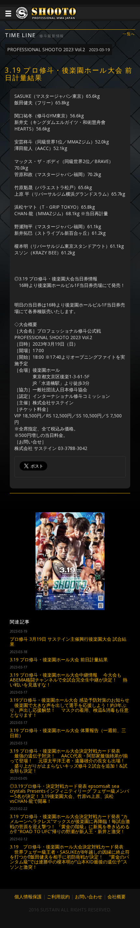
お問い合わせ (88, 896)
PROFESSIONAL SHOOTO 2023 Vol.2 (58, 49)
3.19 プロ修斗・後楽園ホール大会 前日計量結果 (59, 659)
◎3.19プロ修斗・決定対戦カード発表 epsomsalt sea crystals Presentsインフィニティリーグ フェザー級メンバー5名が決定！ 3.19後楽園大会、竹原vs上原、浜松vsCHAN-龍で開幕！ (69, 793)
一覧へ (129, 34)
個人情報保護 (28, 896)
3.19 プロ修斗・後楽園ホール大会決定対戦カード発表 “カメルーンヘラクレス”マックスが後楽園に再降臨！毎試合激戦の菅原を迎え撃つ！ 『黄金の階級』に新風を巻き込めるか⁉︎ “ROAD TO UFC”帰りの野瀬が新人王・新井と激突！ (70, 823)
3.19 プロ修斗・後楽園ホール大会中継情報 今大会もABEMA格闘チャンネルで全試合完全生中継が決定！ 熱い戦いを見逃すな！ (68, 680)
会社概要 (116, 896)
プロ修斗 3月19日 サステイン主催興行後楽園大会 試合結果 (68, 641)
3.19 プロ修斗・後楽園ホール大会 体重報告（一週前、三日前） (68, 732)
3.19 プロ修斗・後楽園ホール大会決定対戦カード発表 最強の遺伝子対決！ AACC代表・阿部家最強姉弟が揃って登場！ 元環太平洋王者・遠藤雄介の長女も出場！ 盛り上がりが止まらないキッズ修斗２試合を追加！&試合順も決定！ (69, 761)
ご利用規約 (58, 896)
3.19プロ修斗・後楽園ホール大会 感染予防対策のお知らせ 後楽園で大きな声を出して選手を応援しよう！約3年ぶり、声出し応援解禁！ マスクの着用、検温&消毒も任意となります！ (69, 707)
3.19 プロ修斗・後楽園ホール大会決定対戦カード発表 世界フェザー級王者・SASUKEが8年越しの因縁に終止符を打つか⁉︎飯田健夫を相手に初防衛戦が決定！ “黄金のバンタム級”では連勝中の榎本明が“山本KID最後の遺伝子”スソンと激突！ (70, 857)
